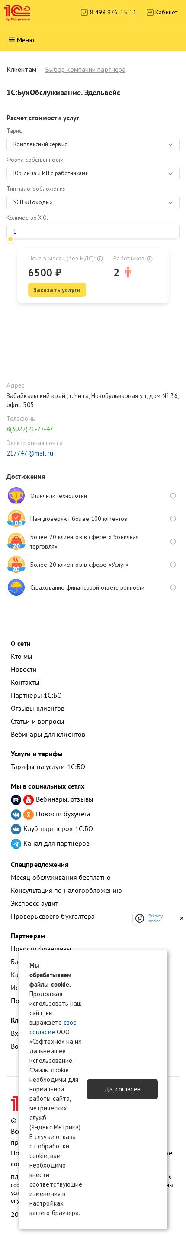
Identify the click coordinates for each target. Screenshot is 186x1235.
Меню (25, 39)
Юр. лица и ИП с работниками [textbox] (51, 173)
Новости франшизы (41, 948)
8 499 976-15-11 (112, 12)
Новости (24, 669)
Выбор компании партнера (85, 69)
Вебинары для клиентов (48, 734)
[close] (181, 918)
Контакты (25, 682)
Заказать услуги (57, 290)
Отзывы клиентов (38, 708)
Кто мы (22, 656)
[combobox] (93, 144)
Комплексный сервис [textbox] (40, 144)
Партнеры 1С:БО (36, 695)
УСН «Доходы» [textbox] (32, 202)
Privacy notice (155, 918)
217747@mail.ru (29, 453)
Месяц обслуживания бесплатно (61, 877)
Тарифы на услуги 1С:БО (48, 766)
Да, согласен (122, 1089)
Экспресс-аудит (34, 903)
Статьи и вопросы (38, 721)
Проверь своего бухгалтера (53, 916)
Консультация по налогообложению (66, 890)
